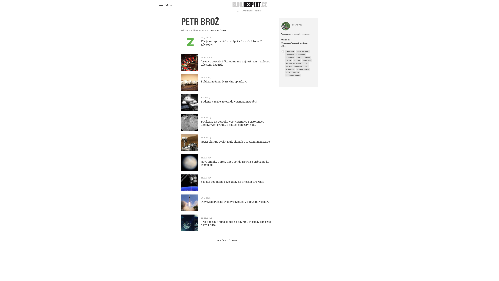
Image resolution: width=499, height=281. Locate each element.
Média (307, 57)
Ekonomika (300, 54)
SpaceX (296, 72)
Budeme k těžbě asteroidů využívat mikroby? (229, 101)
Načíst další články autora (226, 240)
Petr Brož (297, 24)
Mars (306, 66)
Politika (297, 60)
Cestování (290, 54)
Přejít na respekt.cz (251, 10)
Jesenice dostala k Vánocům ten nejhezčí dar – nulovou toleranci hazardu (235, 63)
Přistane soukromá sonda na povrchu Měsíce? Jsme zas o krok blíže (236, 223)
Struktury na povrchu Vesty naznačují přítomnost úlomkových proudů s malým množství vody (232, 123)
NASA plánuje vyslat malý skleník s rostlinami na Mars (235, 141)
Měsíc (288, 72)
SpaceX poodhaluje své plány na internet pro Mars (232, 181)
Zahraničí (298, 66)
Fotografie (290, 57)
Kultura (300, 57)
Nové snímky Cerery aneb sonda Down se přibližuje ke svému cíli (235, 163)
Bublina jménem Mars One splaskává (224, 81)
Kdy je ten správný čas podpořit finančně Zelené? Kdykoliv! (231, 43)
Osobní (288, 60)
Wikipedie (290, 69)
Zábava (289, 66)
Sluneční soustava (293, 75)
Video (305, 63)
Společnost (307, 60)
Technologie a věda (293, 63)
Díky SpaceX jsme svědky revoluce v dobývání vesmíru (235, 201)
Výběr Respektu (303, 51)
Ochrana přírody (303, 69)
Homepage (290, 51)
